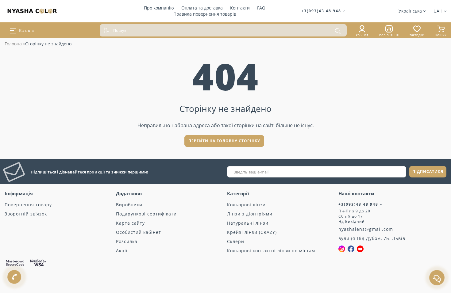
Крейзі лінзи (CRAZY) (252, 232)
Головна (13, 44)
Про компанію (159, 8)
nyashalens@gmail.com (365, 229)
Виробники (129, 204)
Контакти (240, 8)
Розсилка (126, 241)
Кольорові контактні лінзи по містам (271, 250)
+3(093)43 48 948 (322, 10)
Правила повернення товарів (204, 14)
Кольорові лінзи (246, 204)
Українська (411, 11)
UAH (439, 11)
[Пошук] (338, 31)
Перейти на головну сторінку (224, 140)
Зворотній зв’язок (26, 214)
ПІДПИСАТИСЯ (427, 171)
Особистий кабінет (138, 232)
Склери (235, 241)
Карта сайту (130, 223)
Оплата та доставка (202, 8)
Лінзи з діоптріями (249, 214)
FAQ (261, 8)
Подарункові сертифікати (146, 214)
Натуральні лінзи (247, 223)
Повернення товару (28, 204)
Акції (122, 250)
